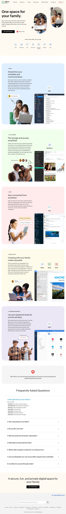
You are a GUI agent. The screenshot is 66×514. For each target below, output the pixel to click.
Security (11, 507)
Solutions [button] (22, 2)
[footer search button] (47, 502)
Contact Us (53, 2)
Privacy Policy (40, 507)
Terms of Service (34, 507)
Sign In (60, 2)
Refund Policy (46, 507)
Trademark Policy (52, 507)
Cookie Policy (59, 507)
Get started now (8, 31)
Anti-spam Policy (28, 507)
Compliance (16, 507)
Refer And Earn (45, 2)
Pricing (29, 2)
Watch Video (22, 31)
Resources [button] (35, 2)
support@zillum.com (59, 495)
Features (15, 2)
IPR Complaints (21, 507)
